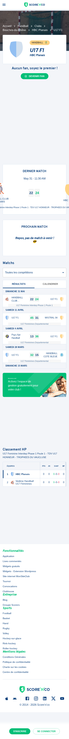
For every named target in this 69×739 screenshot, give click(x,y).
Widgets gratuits (11, 566)
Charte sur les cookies (14, 667)
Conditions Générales (14, 657)
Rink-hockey (9, 643)
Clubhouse (8, 591)
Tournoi (7, 581)
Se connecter (46, 731)
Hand (5, 623)
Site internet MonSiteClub (16, 576)
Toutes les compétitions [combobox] (19, 272)
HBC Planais (40, 30)
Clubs (38, 26)
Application (8, 556)
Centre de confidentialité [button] (15, 672)
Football (7, 613)
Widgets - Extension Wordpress (19, 571)
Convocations (10, 586)
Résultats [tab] (18, 284)
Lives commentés (12, 561)
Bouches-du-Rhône (14, 30)
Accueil (7, 26)
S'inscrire (19, 731)
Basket (6, 618)
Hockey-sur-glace (12, 638)
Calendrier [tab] (50, 284)
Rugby (6, 628)
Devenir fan (36, 76)
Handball (23, 26)
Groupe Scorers (11, 605)
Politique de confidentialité (16, 662)
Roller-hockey (10, 648)
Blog (5, 600)
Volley (6, 633)
